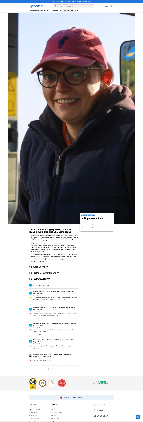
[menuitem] (34, 10)
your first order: (65, 1)
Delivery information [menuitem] (34, 409)
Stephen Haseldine (39, 323)
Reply (37, 301)
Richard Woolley (38, 291)
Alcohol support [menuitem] (33, 415)
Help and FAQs (101, 405)
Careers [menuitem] (53, 421)
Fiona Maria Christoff (40, 354)
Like (34, 301)
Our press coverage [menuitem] (56, 418)
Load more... (53, 369)
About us (54, 404)
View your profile (30, 285)
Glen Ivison (37, 339)
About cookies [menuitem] (32, 421)
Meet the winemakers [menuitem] (56, 412)
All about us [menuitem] (54, 409)
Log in (106, 6)
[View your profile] (30, 293)
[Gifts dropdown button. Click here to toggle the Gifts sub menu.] (78, 10)
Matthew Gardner (39, 307)
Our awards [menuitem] (54, 415)
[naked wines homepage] (36, 6)
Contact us (100, 410)
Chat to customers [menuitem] (34, 418)
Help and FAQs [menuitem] (33, 412)
